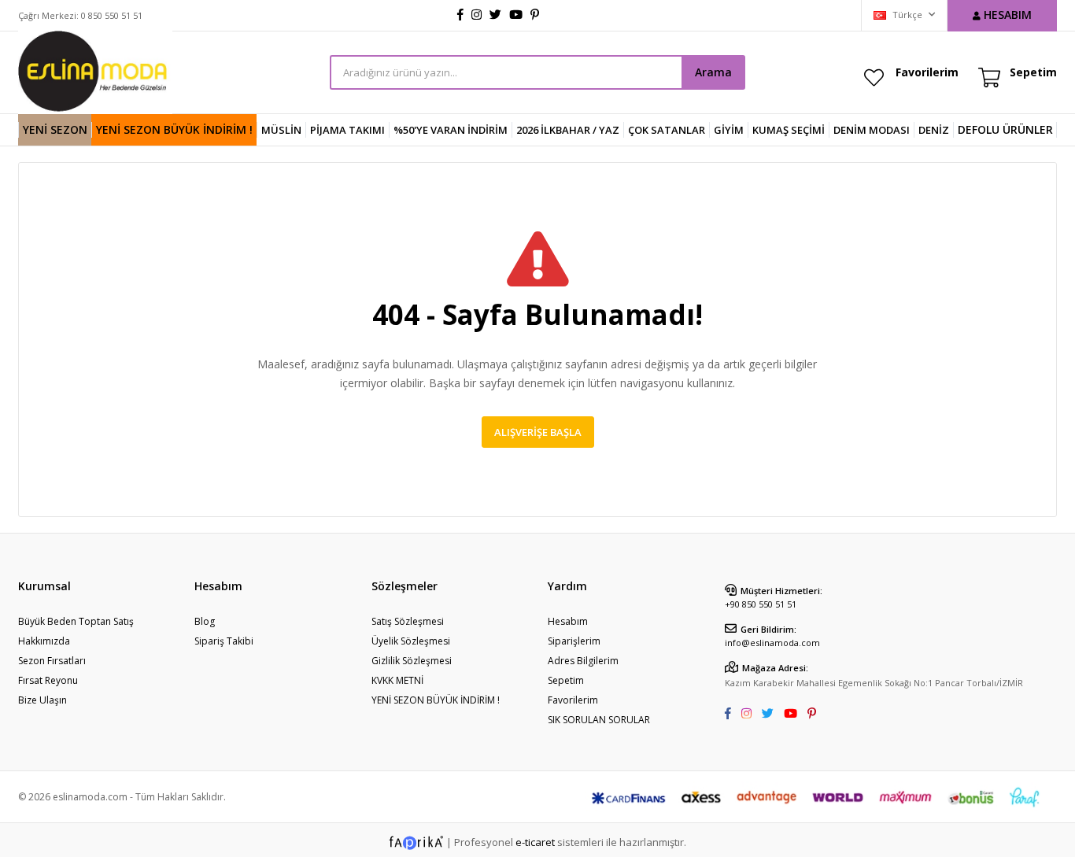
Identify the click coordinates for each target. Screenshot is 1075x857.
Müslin (281, 130)
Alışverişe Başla (538, 432)
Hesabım (568, 621)
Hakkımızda (44, 641)
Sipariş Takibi (223, 641)
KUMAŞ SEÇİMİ (788, 130)
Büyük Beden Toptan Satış (76, 621)
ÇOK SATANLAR (666, 130)
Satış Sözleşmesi (407, 621)
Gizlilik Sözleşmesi (411, 660)
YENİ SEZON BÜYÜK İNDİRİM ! (174, 129)
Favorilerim (927, 72)
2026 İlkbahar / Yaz (567, 130)
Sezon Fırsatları (52, 660)
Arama (713, 72)
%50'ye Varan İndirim (450, 130)
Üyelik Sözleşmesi (410, 641)
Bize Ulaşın (42, 700)
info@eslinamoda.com (772, 642)
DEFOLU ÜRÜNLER (1005, 129)
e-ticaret (535, 842)
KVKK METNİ (397, 680)
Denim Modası (871, 130)
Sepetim (566, 680)
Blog (204, 621)
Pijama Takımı (347, 130)
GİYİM (729, 130)
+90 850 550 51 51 (760, 604)
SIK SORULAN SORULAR (599, 719)
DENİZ (933, 130)
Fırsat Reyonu (48, 680)
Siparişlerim (574, 641)
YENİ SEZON (55, 129)
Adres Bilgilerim (583, 660)
